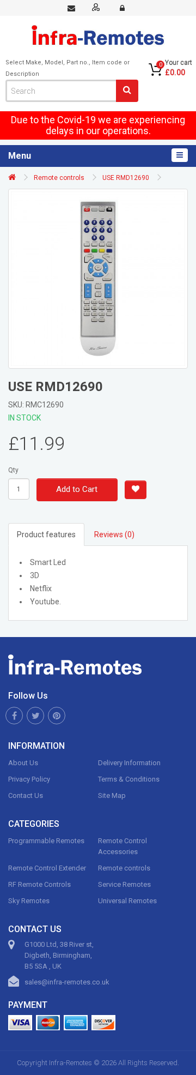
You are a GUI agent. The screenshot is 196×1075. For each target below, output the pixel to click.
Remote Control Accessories (122, 846)
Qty (13, 470)
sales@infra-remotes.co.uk (66, 982)
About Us (23, 763)
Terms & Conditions (129, 779)
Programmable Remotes (46, 841)
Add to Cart (76, 489)
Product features (46, 534)
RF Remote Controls (39, 884)
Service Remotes (124, 884)
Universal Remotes (127, 901)
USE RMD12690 (125, 178)
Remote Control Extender (47, 868)
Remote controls (59, 178)
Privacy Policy (29, 779)
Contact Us (25, 795)
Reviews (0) (114, 534)
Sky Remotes (29, 901)
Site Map (112, 795)
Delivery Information (129, 763)
